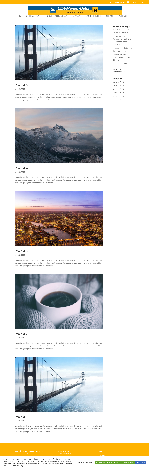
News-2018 (117, 85)
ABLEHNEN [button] (141, 462)
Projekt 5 (21, 85)
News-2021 (117, 96)
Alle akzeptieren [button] (128, 462)
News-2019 (117, 89)
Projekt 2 (21, 334)
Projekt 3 (21, 251)
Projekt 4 (21, 168)
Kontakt (123, 16)
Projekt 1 (21, 417)
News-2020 (117, 93)
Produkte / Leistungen (56, 16)
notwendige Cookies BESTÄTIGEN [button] (107, 462)
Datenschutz (103, 455)
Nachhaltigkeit (93, 16)
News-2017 (117, 82)
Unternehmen (32, 16)
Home (19, 16)
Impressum (103, 451)
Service (109, 16)
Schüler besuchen (120, 63)
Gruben (76, 16)
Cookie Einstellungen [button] (84, 462)
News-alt (116, 100)
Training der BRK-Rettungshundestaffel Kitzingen (121, 57)
